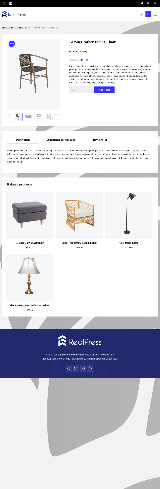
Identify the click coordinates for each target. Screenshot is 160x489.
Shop (13, 28)
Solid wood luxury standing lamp (79, 242)
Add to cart (104, 90)
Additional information (61, 139)
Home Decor (24, 28)
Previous (9, 117)
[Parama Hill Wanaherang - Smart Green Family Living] (14, 14)
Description (23, 139)
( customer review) (78, 51)
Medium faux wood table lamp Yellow (30, 305)
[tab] (22, 139)
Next (57, 117)
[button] (148, 14)
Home (5, 28)
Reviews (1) (100, 139)
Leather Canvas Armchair (30, 242)
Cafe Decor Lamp (128, 242)
